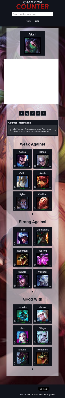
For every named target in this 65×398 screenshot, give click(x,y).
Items (28, 21)
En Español (33, 394)
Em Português (47, 394)
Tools (36, 21)
